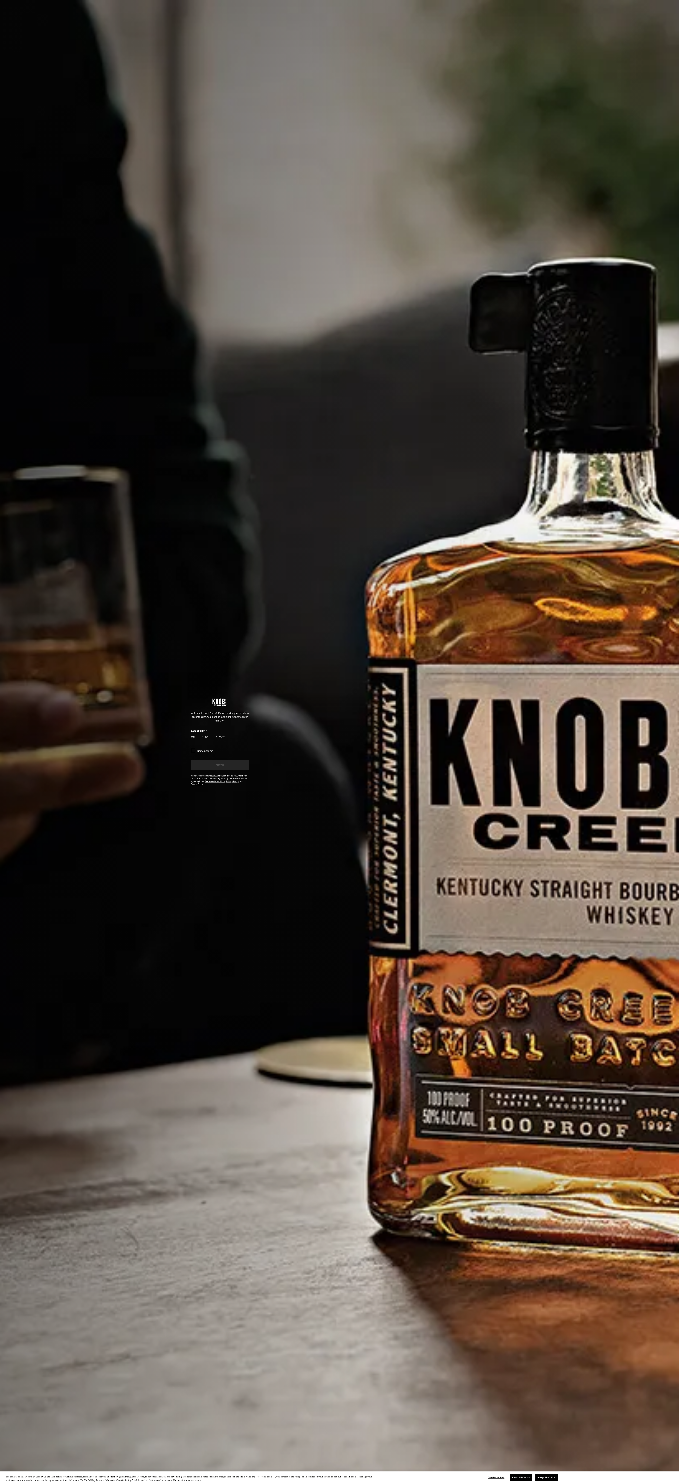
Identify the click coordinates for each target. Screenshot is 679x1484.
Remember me (205, 750)
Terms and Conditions (215, 781)
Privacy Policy (232, 781)
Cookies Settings (496, 1477)
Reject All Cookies (521, 1477)
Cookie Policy (197, 784)
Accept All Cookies (546, 1477)
